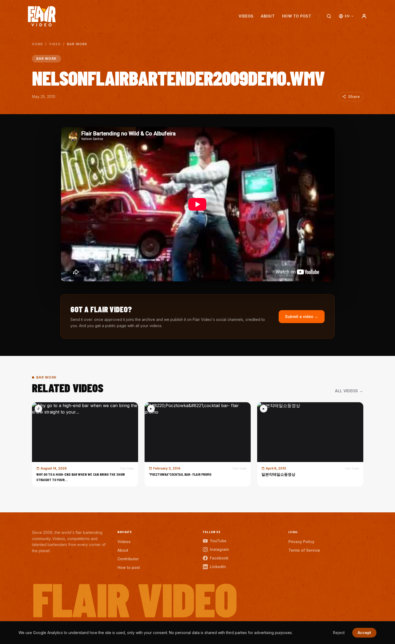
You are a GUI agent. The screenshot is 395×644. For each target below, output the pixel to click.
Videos (246, 16)
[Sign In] (364, 16)
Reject (339, 632)
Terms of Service (304, 550)
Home (37, 44)
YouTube (218, 540)
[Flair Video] (42, 16)
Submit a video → (301, 316)
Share (354, 96)
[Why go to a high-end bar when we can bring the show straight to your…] (85, 444)
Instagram (219, 549)
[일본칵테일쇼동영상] (310, 444)
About (268, 16)
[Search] (328, 16)
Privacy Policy (301, 541)
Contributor (128, 558)
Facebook (219, 558)
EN (347, 16)
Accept (364, 632)
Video (55, 44)
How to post (296, 16)
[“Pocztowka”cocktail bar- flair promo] (198, 444)
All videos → (349, 390)
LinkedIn (218, 566)
